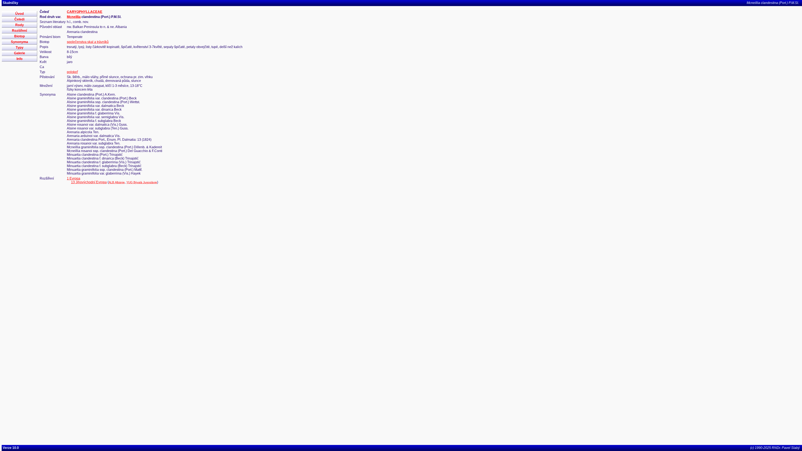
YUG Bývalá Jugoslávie (141, 182)
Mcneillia (74, 17)
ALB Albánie (117, 182)
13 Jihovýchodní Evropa (89, 182)
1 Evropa (73, 178)
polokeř (72, 72)
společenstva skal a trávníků (88, 42)
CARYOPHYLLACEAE (84, 12)
